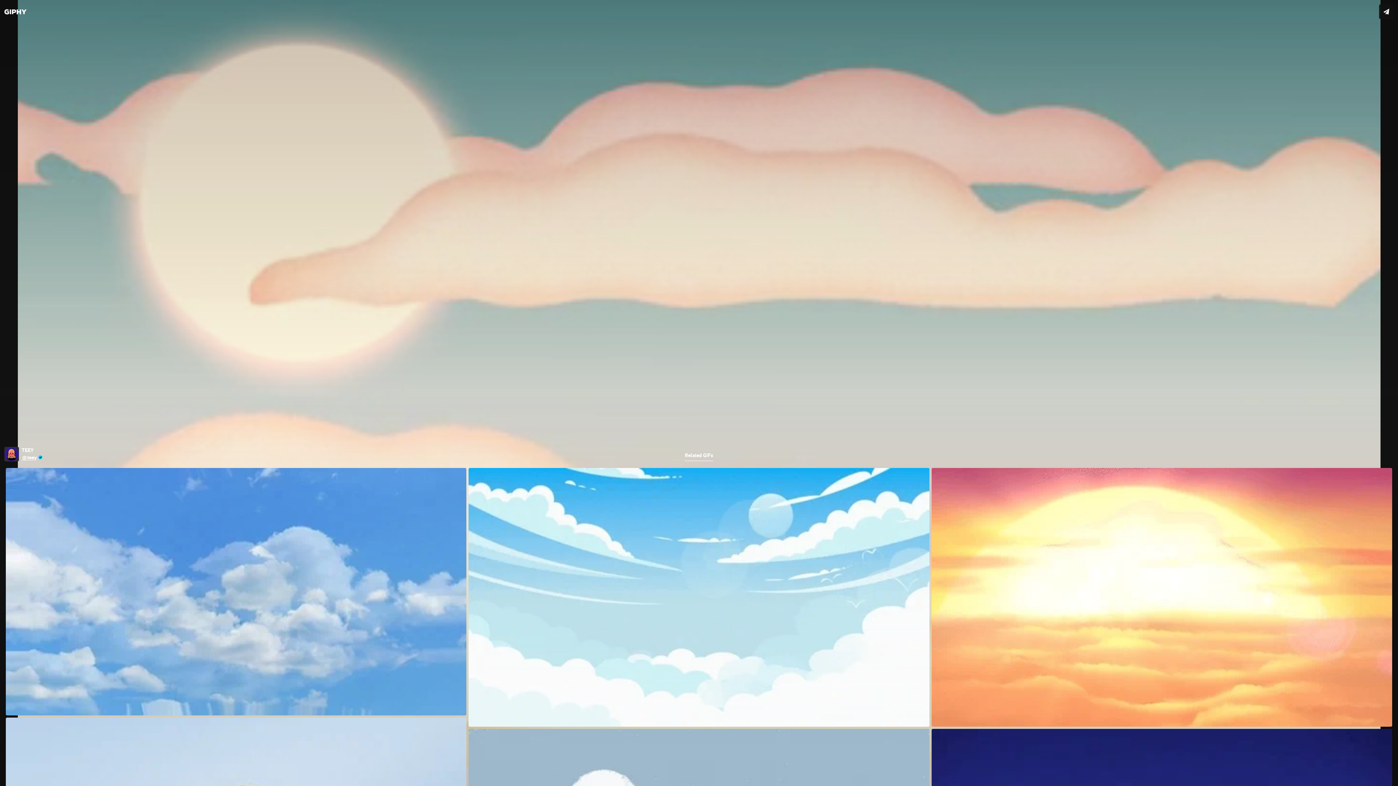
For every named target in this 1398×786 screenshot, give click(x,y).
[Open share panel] (1386, 11)
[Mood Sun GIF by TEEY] (699, 393)
